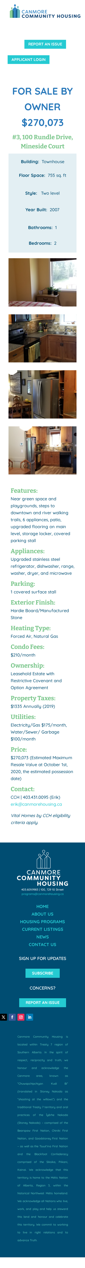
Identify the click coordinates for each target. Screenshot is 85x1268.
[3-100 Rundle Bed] (42, 306)
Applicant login (29, 59)
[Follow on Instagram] (20, 1017)
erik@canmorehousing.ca (36, 804)
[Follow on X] (3, 1017)
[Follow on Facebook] (12, 1017)
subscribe (42, 973)
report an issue (45, 44)
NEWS (42, 937)
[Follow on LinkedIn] (29, 1017)
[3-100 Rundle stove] (42, 362)
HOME (42, 906)
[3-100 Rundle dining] (42, 474)
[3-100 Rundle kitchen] (42, 418)
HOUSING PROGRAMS (42, 921)
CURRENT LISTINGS (42, 929)
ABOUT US (42, 914)
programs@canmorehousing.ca (43, 894)
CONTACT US (42, 944)
